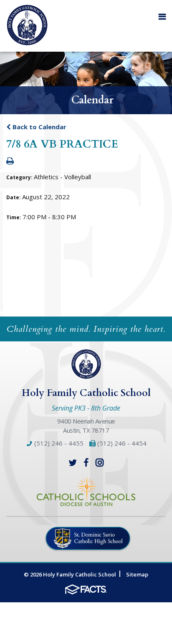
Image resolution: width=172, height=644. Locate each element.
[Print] (10, 161)
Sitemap (137, 574)
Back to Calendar (38, 127)
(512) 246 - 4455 (58, 443)
